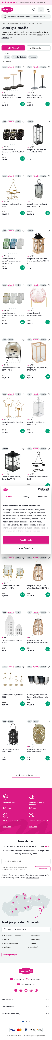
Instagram (20, 990)
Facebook (15, 990)
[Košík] (41, 9)
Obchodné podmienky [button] (11, 1013)
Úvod (3, 23)
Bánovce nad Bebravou (13, 936)
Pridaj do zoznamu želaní (23, 67)
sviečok (39, 34)
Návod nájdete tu (32, 877)
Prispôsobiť (24, 548)
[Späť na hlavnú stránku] (7, 10)
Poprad (33, 943)
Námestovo (35, 936)
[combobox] (38, 47)
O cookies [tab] (42, 497)
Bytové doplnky (12, 23)
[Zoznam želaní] (33, 9)
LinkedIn (36, 990)
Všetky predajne (10, 954)
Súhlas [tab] (9, 497)
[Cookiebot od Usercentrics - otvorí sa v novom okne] (38, 489)
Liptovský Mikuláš (11, 943)
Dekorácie (23, 23)
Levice (6, 939)
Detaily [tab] (26, 497)
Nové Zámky (35, 939)
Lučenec (7, 947)
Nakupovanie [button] (7, 999)
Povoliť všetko (26, 540)
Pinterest (31, 990)
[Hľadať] (5, 16)
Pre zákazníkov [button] (8, 1006)
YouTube (26, 990)
